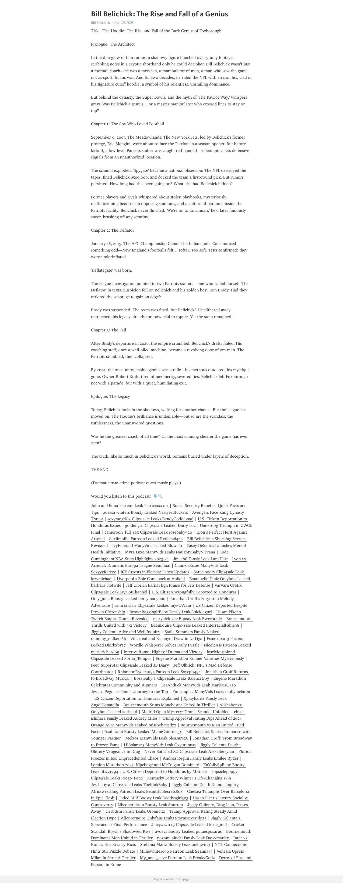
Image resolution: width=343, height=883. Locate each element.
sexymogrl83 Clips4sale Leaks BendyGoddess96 (150, 518)
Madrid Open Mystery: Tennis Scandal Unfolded (186, 711)
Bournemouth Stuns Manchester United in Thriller (169, 704)
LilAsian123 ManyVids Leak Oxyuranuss (160, 744)
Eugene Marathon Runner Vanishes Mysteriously (200, 658)
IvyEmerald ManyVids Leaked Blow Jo (147, 545)
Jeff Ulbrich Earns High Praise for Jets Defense (168, 585)
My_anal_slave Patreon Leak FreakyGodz (177, 857)
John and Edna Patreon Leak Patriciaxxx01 (129, 505)
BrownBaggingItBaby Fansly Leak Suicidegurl (171, 611)
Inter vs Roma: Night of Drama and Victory (163, 651)
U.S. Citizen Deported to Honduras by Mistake (164, 771)
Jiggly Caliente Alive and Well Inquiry (125, 631)
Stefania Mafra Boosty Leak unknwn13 (175, 844)
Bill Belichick (100, 23)
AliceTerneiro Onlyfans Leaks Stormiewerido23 (163, 818)
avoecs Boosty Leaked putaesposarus (188, 831)
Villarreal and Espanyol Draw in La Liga (166, 638)
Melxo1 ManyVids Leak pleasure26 (156, 738)
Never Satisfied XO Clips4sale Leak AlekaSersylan (189, 751)
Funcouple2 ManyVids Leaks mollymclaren (211, 691)
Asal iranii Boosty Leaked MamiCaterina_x (143, 731)
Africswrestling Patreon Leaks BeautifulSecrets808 (137, 791)
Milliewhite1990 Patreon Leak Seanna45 (176, 851)
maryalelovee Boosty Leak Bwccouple (187, 618)
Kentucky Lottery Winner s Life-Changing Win (189, 778)
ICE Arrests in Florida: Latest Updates (155, 571)
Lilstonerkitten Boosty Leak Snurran (150, 804)
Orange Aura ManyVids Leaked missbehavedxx (133, 725)
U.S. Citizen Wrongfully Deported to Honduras (194, 592)
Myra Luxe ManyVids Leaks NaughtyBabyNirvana (170, 552)
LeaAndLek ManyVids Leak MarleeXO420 (198, 685)
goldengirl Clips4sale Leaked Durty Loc (160, 525)
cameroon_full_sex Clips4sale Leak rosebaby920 (148, 532)
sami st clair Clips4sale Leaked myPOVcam (153, 605)
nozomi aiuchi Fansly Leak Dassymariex (193, 837)
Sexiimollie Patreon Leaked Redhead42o (146, 538)
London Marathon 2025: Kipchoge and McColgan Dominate (145, 764)
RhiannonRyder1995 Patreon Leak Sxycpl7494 (159, 671)
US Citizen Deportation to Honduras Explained (136, 698)
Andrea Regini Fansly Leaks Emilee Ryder (200, 758)
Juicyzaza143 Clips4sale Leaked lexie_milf (189, 824)
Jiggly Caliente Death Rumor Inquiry (205, 784)
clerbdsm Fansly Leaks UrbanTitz (135, 811)
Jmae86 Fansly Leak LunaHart (200, 558)
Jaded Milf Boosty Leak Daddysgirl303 (153, 797)
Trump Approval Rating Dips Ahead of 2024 (202, 718)
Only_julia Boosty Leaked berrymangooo (128, 598)
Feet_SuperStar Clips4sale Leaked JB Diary (130, 665)
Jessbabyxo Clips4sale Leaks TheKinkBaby (129, 784)
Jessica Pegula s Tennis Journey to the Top (129, 691)
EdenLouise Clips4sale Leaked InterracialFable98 (195, 625)
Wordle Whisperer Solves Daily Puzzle (165, 645)
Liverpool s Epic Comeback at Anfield (151, 578)
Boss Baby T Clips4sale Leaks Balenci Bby (171, 678)
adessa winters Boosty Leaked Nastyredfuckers (145, 512)
